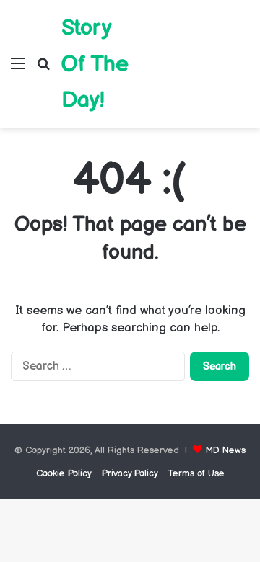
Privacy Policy (130, 473)
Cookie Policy (64, 473)
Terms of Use (196, 473)
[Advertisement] (194, 54)
